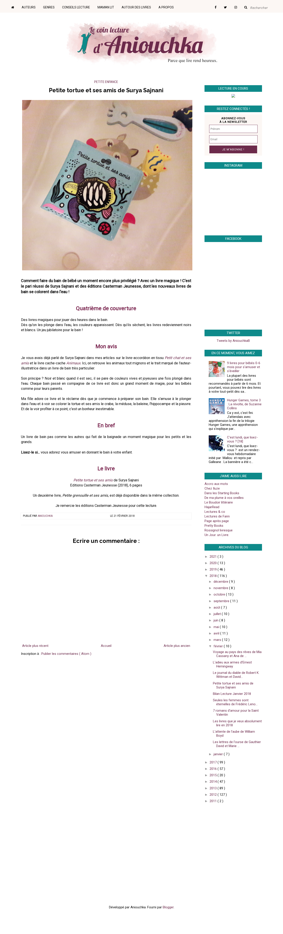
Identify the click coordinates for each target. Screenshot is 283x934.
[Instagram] (239, 5)
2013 (214, 788)
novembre (221, 588)
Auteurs (29, 7)
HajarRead (212, 507)
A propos (166, 7)
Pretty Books (214, 526)
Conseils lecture (76, 7)
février (219, 646)
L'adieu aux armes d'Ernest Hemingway (232, 664)
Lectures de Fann (217, 516)
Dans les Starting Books (222, 493)
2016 (214, 769)
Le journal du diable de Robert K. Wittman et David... (236, 675)
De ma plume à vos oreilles (224, 498)
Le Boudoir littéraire (219, 502)
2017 (214, 762)
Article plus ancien (177, 646)
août (217, 607)
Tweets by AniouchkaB (233, 341)
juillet (218, 614)
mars (218, 640)
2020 (214, 563)
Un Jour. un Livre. (217, 535)
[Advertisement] (232, 838)
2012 (214, 795)
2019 (214, 569)
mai (217, 627)
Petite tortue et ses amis (93, 480)
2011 (214, 801)
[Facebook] (218, 5)
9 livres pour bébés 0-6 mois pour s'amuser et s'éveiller (243, 367)
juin (216, 620)
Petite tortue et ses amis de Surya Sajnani (233, 685)
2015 (214, 775)
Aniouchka (45, 515)
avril (217, 633)
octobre (220, 594)
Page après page (217, 521)
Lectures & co (215, 512)
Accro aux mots (216, 484)
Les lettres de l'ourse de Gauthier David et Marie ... (237, 744)
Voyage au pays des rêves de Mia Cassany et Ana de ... (237, 654)
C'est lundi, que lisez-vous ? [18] (242, 439)
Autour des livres (136, 7)
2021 (214, 557)
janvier (219, 754)
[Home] (16, 5)
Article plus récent (35, 646)
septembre (222, 601)
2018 (214, 576)
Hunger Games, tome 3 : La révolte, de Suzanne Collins (244, 404)
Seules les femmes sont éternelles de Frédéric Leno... (235, 702)
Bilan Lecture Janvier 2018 (232, 694)
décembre (221, 582)
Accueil (106, 646)
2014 (214, 782)
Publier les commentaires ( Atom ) (66, 654)
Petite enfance (106, 82)
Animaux (73, 363)
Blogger (168, 907)
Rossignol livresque (219, 530)
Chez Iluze (212, 488)
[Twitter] (228, 5)
